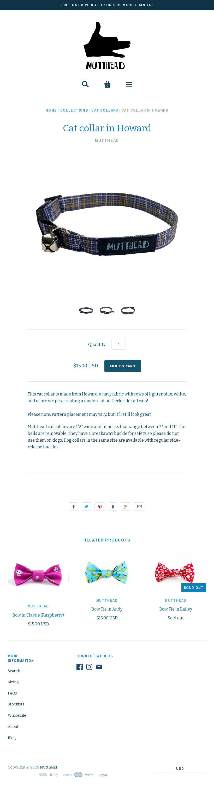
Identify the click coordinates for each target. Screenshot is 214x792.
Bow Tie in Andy (107, 609)
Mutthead (107, 140)
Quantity (96, 344)
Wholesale (17, 715)
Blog (12, 738)
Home (51, 110)
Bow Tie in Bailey (175, 609)
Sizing (13, 682)
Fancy (112, 506)
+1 (125, 506)
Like (73, 506)
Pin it (99, 506)
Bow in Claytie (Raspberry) (38, 615)
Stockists (16, 704)
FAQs (12, 693)
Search (14, 671)
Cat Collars (104, 110)
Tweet (86, 506)
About (13, 726)
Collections (74, 110)
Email (139, 506)
